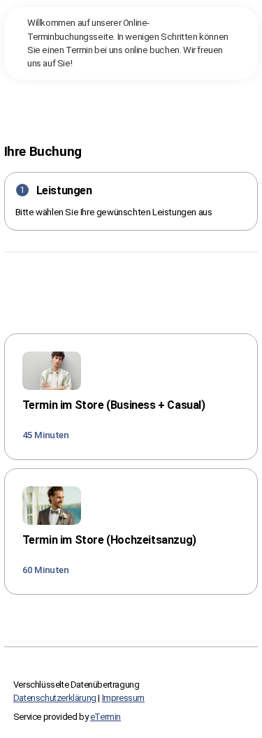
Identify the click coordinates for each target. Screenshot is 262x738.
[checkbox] (131, 397)
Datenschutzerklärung (54, 698)
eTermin (105, 716)
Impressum (123, 698)
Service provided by (67, 716)
